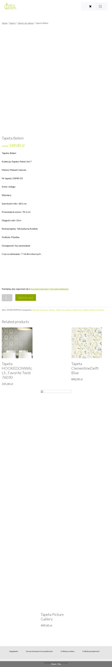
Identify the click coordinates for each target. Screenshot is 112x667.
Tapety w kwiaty (96, 310)
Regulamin (13, 651)
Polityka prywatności (91, 651)
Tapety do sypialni (80, 310)
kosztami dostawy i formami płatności (49, 288)
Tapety (12, 23)
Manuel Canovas (40, 310)
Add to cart (25, 297)
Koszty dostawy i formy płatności (39, 651)
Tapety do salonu (25, 23)
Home (4, 23)
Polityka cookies (67, 651)
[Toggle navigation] (100, 6)
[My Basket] (90, 6)
